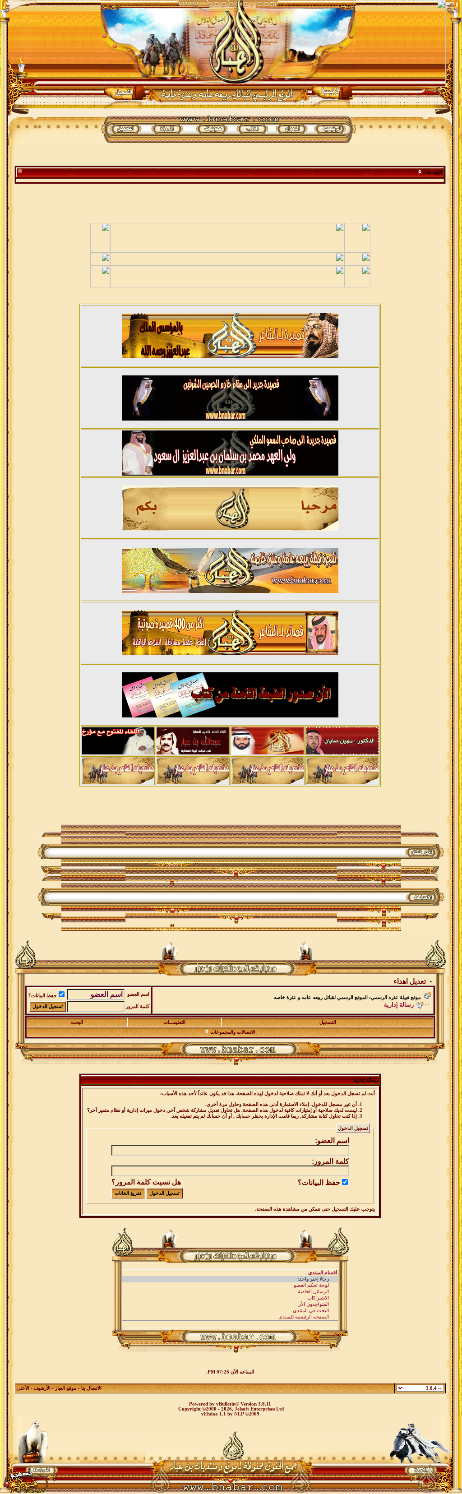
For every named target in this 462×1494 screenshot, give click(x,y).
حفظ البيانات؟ (42, 995)
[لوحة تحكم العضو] (230, 1285)
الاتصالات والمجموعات (232, 1032)
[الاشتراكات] (230, 1298)
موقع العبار (66, 1388)
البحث (77, 1022)
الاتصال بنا (91, 1388)
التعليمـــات (174, 1022)
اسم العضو (138, 994)
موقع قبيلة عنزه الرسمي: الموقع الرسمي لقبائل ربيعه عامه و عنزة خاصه (347, 997)
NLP (239, 1413)
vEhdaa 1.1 (213, 1413)
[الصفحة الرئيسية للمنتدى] (230, 1317)
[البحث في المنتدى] (230, 1311)
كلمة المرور (137, 1006)
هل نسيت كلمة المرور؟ (146, 1182)
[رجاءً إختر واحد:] (230, 1279)
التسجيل (327, 1022)
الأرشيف (42, 1388)
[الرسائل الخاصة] (230, 1292)
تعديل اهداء (409, 981)
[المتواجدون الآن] (230, 1304)
